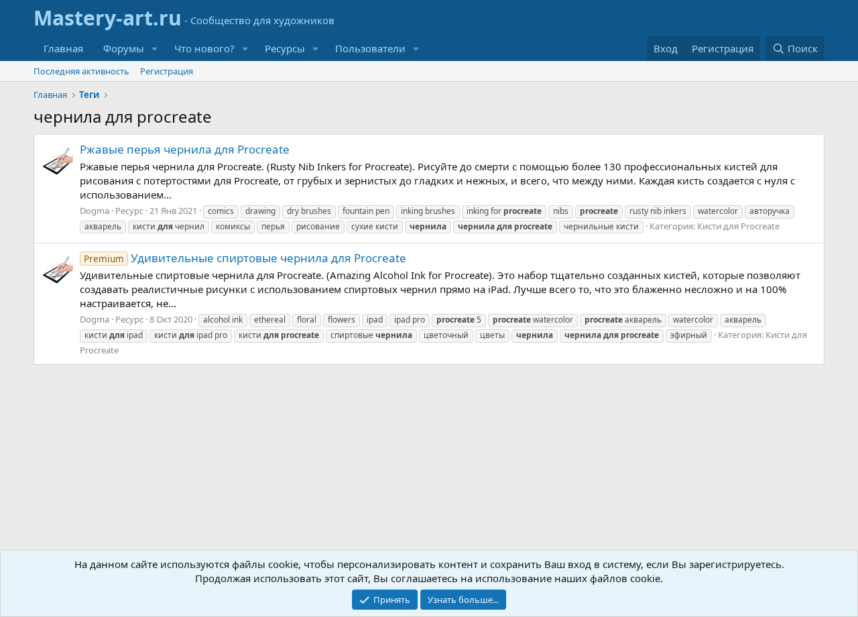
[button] (154, 48)
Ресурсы (285, 48)
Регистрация (166, 71)
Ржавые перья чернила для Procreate (185, 149)
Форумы (123, 48)
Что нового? (204, 48)
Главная (63, 48)
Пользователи (370, 48)
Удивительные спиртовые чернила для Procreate (245, 258)
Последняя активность (81, 71)
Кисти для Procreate (738, 226)
